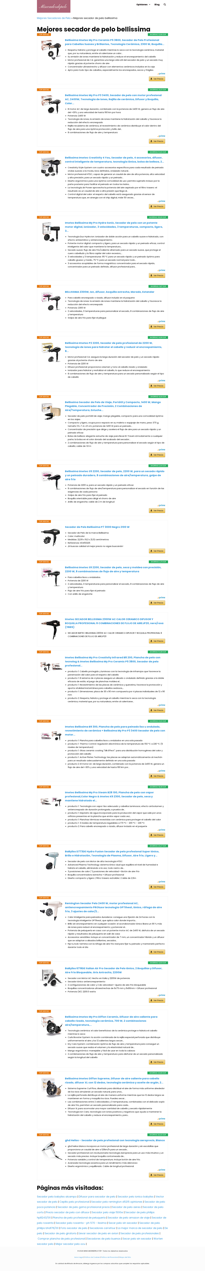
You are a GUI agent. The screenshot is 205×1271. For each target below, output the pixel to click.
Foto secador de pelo (74, 1228)
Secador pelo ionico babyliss (136, 1196)
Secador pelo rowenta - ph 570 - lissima (81, 1223)
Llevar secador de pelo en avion (98, 1233)
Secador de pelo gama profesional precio (83, 1207)
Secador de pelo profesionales (139, 1233)
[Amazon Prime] (161, 74)
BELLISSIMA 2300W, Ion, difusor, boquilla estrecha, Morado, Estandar (109, 292)
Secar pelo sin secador (122, 1223)
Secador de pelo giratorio (60, 1233)
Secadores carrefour (103, 1228)
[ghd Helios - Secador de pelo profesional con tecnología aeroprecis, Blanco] (51, 1149)
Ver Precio (158, 78)
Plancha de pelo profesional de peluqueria (79, 1217)
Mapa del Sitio (125, 1257)
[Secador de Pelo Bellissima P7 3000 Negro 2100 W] (51, 536)
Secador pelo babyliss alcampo (57, 1196)
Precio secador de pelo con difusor (68, 1212)
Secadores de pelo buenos (104, 1238)
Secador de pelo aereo (126, 1207)
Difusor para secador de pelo (97, 1196)
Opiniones (142, 4)
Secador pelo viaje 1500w (107, 1212)
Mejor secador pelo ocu (70, 1244)
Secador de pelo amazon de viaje (129, 1217)
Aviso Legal (78, 1257)
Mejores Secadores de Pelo (54, 18)
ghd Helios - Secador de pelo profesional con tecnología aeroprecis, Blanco (115, 1140)
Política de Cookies (92, 1257)
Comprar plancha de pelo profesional (61, 1238)
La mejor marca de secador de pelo (140, 1228)
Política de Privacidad (109, 1257)
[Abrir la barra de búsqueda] (164, 4)
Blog (157, 4)
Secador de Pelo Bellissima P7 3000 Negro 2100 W (97, 527)
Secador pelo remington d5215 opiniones (116, 1201)
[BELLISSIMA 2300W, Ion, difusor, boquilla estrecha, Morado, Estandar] (51, 301)
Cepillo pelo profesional (74, 1201)
